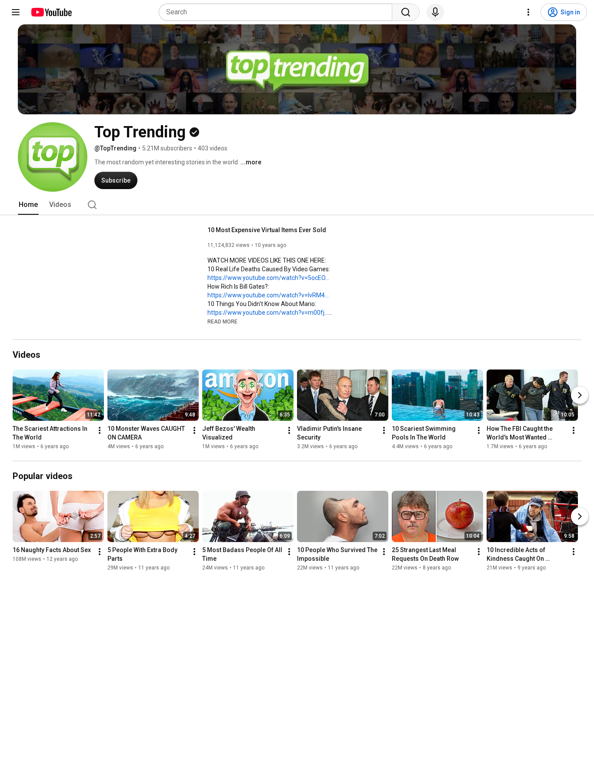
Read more (222, 322)
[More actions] (99, 430)
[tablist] (297, 204)
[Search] (406, 12)
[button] (222, 321)
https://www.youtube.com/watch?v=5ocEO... (268, 277)
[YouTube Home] (51, 12)
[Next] (579, 395)
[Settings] (528, 12)
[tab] (28, 204)
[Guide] (15, 12)
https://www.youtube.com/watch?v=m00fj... (267, 312)
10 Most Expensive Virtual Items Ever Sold (266, 229)
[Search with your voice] (435, 12)
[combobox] (278, 12)
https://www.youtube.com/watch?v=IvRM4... (268, 295)
